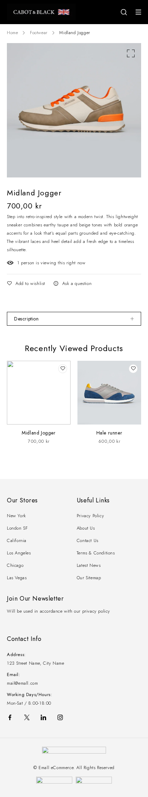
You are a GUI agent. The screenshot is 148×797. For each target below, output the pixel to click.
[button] (131, 53)
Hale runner (109, 432)
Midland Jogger (38, 432)
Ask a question (77, 283)
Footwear (38, 32)
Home (12, 32)
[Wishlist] (27, 283)
